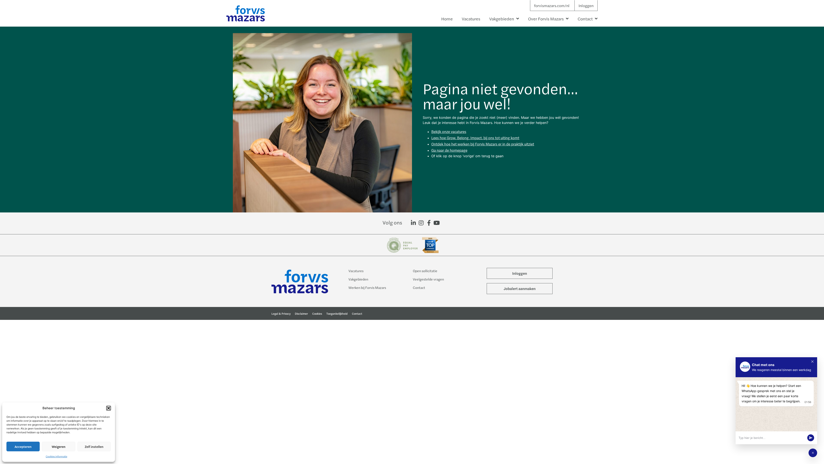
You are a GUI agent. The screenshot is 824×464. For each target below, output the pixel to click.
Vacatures (471, 18)
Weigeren (58, 446)
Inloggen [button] (586, 5)
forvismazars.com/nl (552, 5)
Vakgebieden (501, 18)
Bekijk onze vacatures (448, 131)
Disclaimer (301, 313)
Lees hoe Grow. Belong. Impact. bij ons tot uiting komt (475, 137)
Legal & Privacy (281, 313)
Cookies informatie (56, 456)
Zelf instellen (94, 446)
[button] (108, 408)
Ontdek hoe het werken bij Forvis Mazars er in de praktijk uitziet (482, 144)
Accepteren (23, 446)
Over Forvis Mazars (546, 18)
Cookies (317, 313)
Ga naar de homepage (449, 150)
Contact (585, 18)
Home (447, 18)
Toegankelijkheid (337, 313)
